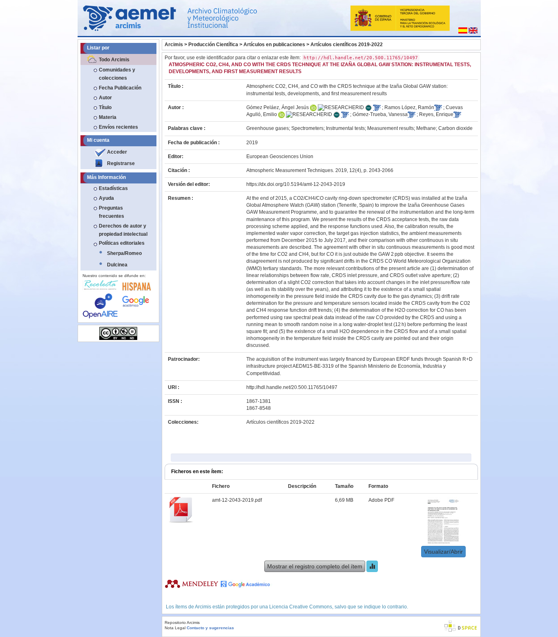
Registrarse (121, 163)
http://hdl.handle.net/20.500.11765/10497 (291, 387)
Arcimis (174, 44)
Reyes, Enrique (436, 114)
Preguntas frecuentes (111, 212)
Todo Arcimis (114, 60)
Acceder (117, 152)
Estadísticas (113, 188)
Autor (105, 98)
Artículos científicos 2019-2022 (346, 44)
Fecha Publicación (120, 88)
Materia (107, 117)
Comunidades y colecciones (117, 74)
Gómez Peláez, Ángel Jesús (277, 107)
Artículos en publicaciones (274, 44)
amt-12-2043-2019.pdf (237, 500)
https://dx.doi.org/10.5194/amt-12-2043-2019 (295, 184)
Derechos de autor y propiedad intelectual (123, 230)
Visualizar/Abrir (443, 551)
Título (105, 107)
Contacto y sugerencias (210, 628)
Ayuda (106, 198)
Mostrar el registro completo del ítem (314, 566)
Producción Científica (213, 44)
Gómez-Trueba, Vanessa (380, 114)
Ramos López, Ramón (409, 107)
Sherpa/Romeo (124, 253)
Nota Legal (175, 628)
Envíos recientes (118, 127)
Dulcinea (117, 265)
